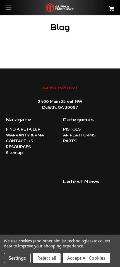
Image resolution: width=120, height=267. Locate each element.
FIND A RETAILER (23, 129)
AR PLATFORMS (79, 135)
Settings (17, 258)
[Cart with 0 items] (103, 6)
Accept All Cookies (86, 258)
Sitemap (14, 152)
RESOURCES (18, 146)
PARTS (69, 140)
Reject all (46, 258)
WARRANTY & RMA (25, 135)
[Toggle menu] (13, 7)
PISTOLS (72, 129)
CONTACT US (19, 140)
